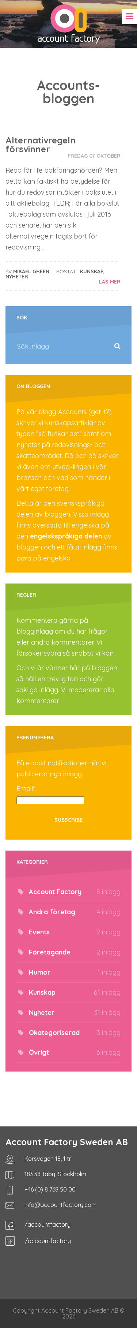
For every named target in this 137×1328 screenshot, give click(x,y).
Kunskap (91, 271)
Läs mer (110, 281)
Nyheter (16, 276)
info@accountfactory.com (59, 1204)
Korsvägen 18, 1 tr (47, 1158)
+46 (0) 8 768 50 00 (49, 1189)
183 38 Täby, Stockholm (54, 1174)
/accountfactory (47, 1224)
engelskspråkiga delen (66, 536)
